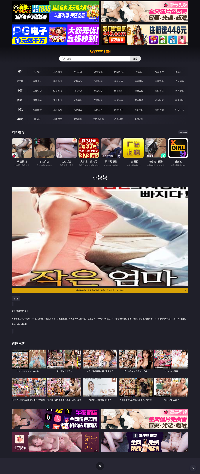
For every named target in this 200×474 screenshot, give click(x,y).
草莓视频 (78, 119)
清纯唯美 (139, 100)
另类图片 (179, 100)
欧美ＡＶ (78, 81)
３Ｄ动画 (98, 81)
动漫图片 (98, 100)
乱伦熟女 (159, 90)
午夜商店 (57, 119)
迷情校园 (118, 109)
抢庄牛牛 (179, 71)
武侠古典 (98, 109)
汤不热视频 (98, 119)
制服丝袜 (118, 90)
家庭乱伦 (57, 109)
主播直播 (159, 81)
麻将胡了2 (119, 71)
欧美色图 (78, 100)
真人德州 (57, 71)
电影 (20, 90)
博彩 (20, 71)
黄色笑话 (159, 109)
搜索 (135, 58)
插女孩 (37, 119)
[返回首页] (193, 468)
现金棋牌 (159, 71)
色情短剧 (139, 119)
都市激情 (37, 109)
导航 (20, 119)
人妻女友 (78, 109)
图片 (20, 100)
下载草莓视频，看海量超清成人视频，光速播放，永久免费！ (100, 290)
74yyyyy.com (100, 51)
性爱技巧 (179, 109)
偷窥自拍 (37, 100)
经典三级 (139, 90)
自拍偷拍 (57, 81)
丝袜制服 (139, 81)
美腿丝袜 (118, 100)
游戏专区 (98, 71)
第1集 (15, 298)
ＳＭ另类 (179, 81)
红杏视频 (118, 119)
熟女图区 (159, 100)
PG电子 (37, 71)
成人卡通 (78, 90)
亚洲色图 (57, 100)
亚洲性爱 (37, 90)
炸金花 (139, 71)
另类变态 (179, 90)
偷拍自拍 (57, 90)
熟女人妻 (118, 81)
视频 (20, 81)
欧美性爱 (98, 90)
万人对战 (78, 71)
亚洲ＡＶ (37, 81)
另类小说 (139, 109)
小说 (20, 110)
